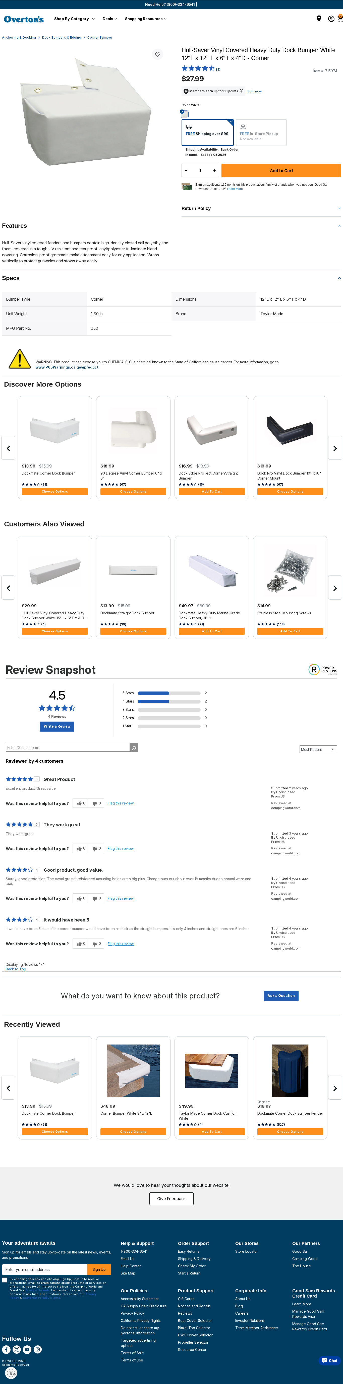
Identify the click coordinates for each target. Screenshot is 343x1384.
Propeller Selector (193, 1342)
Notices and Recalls (194, 1306)
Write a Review (57, 726)
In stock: (192, 155)
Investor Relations (250, 1320)
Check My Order (192, 1266)
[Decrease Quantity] (185, 170)
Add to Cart (281, 170)
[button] (73, 19)
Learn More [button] (235, 189)
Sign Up (99, 1269)
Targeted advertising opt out (138, 1343)
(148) (281, 624)
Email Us (127, 1258)
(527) (281, 1124)
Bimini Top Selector (194, 1328)
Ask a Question (281, 995)
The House (301, 1266)
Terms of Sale (132, 1353)
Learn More (301, 1304)
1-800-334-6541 (134, 1251)
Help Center (131, 1266)
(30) (123, 624)
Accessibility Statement (140, 1299)
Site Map (128, 1273)
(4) (218, 69)
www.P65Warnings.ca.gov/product (67, 367)
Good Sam (301, 1251)
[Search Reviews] (134, 747)
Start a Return (189, 1273)
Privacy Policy (132, 1313)
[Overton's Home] (24, 19)
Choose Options (55, 491)
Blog (239, 1306)
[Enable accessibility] (11, 1373)
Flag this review (121, 803)
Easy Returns (188, 1251)
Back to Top (16, 969)
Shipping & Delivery (194, 1258)
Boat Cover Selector (195, 1320)
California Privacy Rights (141, 1320)
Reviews (185, 1313)
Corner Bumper (99, 37)
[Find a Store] (319, 19)
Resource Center (192, 1349)
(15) (201, 484)
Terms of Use (132, 1360)
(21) (44, 484)
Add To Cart (212, 491)
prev (8, 448)
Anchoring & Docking (19, 37)
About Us (242, 1299)
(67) (123, 484)
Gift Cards (186, 1299)
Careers (242, 1313)
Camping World (305, 1258)
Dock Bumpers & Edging (61, 37)
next (335, 448)
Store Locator (246, 1251)
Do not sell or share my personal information (140, 1330)
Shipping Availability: (202, 149)
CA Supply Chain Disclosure (144, 1306)
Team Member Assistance (256, 1328)
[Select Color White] (187, 114)
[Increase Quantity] (215, 170)
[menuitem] (73, 19)
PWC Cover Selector (195, 1335)
